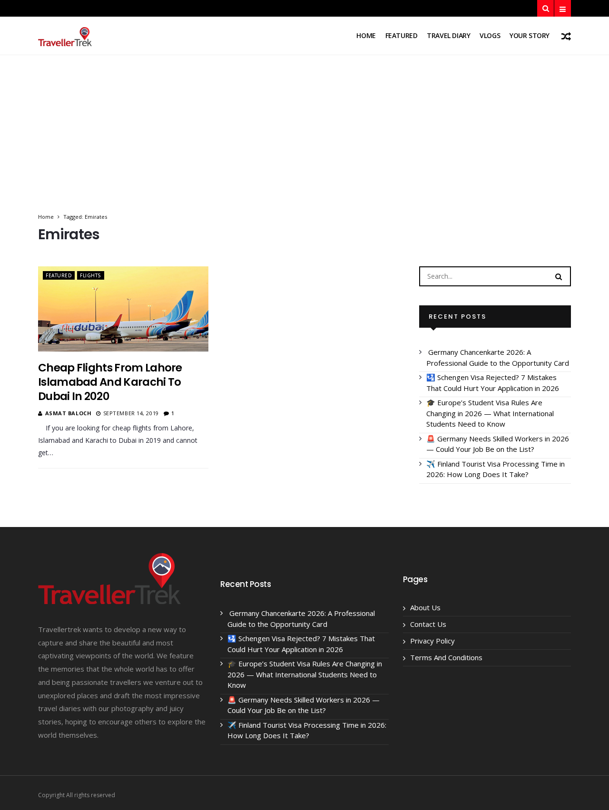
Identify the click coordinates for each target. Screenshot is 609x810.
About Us (425, 607)
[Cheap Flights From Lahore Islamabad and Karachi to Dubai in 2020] (123, 308)
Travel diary (448, 35)
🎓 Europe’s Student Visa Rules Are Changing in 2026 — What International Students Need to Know (490, 413)
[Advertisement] (304, 140)
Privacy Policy (432, 640)
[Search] (558, 276)
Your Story (530, 35)
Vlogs (490, 35)
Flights (90, 275)
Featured (401, 35)
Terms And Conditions (446, 657)
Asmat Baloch (68, 413)
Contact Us (428, 624)
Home (365, 35)
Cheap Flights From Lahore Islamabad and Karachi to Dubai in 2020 (110, 382)
